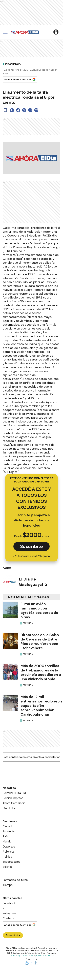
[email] (30, 110)
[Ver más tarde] (5, 110)
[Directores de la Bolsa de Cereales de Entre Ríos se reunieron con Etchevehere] (10, 641)
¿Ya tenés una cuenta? (31, 556)
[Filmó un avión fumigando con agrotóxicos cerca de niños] (10, 610)
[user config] (56, 32)
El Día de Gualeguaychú (33, 581)
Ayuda (51, 955)
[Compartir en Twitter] (24, 110)
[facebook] (18, 110)
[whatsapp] (12, 110)
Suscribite (31, 546)
